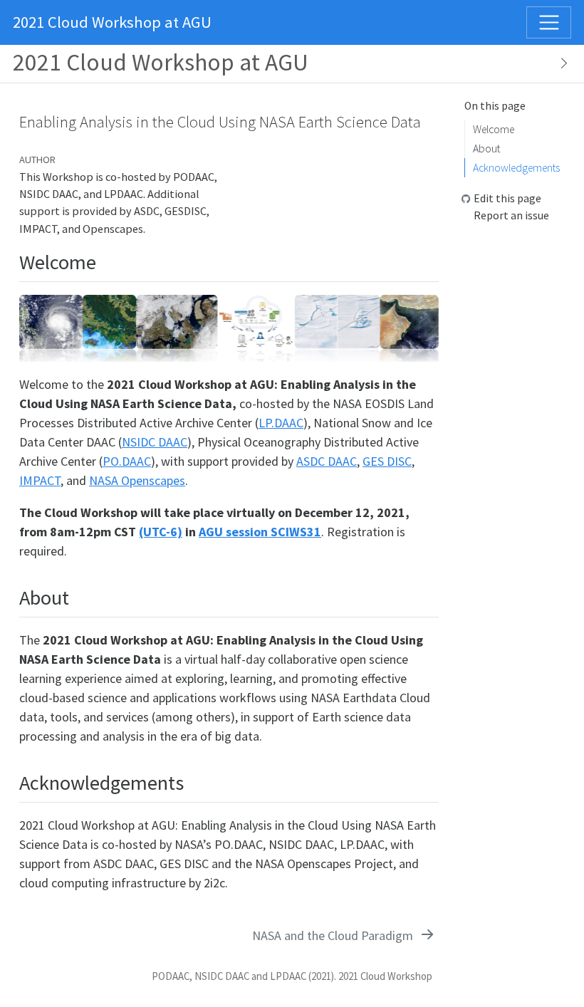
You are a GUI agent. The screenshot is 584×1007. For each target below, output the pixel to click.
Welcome (493, 129)
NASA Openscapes (137, 480)
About (486, 148)
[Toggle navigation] (548, 22)
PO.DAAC (127, 461)
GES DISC (387, 461)
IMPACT (40, 480)
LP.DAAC (281, 422)
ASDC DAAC (326, 461)
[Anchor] (106, 260)
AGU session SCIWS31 (260, 531)
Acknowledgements (516, 167)
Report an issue (511, 215)
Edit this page (507, 198)
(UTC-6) (160, 531)
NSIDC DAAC (154, 442)
